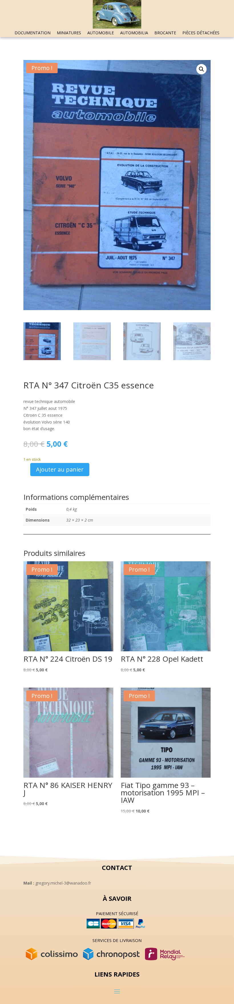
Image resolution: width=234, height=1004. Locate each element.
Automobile (100, 33)
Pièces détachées (200, 33)
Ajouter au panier (60, 469)
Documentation (33, 33)
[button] (201, 69)
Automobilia (134, 33)
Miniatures (69, 33)
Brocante (165, 33)
